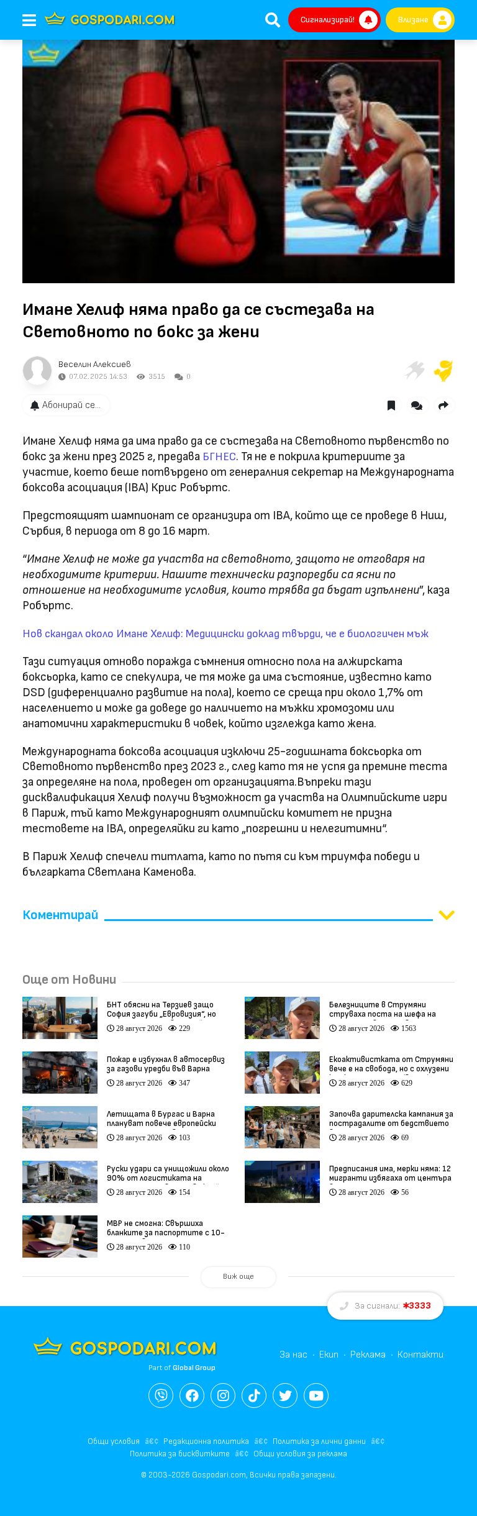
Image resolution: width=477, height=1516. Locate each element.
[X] (285, 1395)
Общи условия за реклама (300, 1454)
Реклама (368, 1355)
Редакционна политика (206, 1441)
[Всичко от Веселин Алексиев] (37, 371)
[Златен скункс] (443, 371)
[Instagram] (223, 1395)
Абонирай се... (71, 405)
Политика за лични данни (319, 1441)
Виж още (238, 1276)
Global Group (194, 1368)
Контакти (420, 1355)
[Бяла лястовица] (413, 371)
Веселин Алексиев (94, 364)
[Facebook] (191, 1395)
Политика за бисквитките (180, 1454)
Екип (328, 1355)
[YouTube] (316, 1395)
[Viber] (160, 1395)
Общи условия (114, 1441)
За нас (293, 1355)
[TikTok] (254, 1395)
